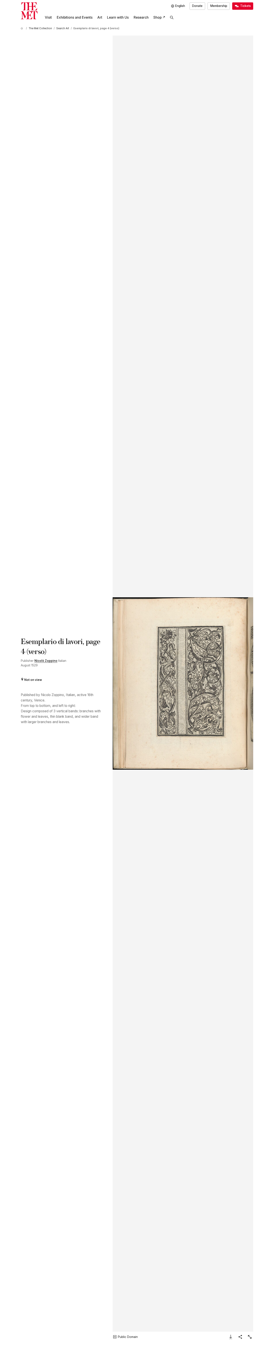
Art (99, 17)
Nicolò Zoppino (45, 660)
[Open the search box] (172, 17)
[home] (22, 28)
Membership (218, 6)
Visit (48, 17)
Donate (197, 6)
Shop (157, 17)
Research (141, 17)
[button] (183, 683)
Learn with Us (118, 17)
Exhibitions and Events (74, 17)
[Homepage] (29, 10)
